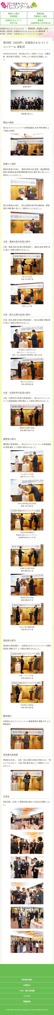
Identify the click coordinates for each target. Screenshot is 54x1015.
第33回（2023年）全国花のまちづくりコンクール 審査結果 (22, 31)
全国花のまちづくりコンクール (12, 28)
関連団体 (27, 1001)
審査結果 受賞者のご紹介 (38, 28)
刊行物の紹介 (27, 980)
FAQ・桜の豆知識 (27, 991)
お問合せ (27, 985)
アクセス (27, 996)
